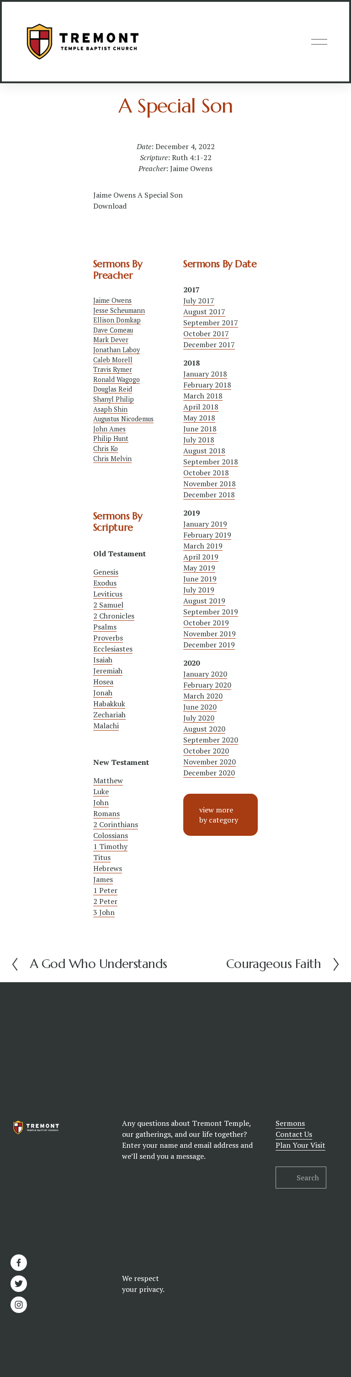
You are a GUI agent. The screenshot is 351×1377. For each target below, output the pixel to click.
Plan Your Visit (300, 1145)
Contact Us (294, 1134)
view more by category (218, 815)
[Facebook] (19, 1262)
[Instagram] (19, 1304)
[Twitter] (19, 1283)
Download (110, 206)
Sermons (290, 1123)
